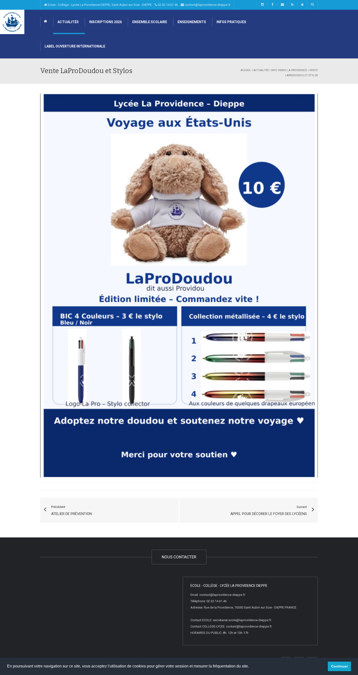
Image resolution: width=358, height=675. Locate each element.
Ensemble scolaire (149, 22)
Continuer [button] (339, 666)
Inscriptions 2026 (105, 22)
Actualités (68, 22)
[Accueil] (12, 21)
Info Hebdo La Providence (289, 70)
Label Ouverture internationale (74, 46)
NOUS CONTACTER (179, 556)
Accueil (246, 70)
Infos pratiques (231, 22)
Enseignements (191, 22)
